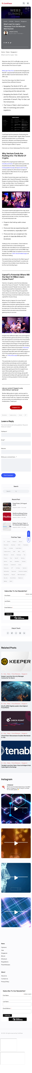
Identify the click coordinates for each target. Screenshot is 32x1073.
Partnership (6, 571)
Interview (6, 564)
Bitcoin (20, 541)
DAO (14, 551)
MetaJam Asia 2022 (8, 71)
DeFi (23, 551)
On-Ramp (18, 568)
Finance (5, 558)
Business (13, 545)
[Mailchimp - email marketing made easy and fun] (19, 619)
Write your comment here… (9, 457)
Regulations (6, 574)
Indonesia (26, 347)
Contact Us (4, 979)
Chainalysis (25, 545)
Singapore (14, 52)
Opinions (25, 568)
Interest (23, 561)
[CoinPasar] (7, 3)
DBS (19, 551)
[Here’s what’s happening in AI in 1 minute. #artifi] (16, 809)
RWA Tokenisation (21, 574)
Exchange (19, 554)
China (5, 548)
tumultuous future (7, 164)
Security (5, 578)
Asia (2, 950)
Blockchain (12, 36)
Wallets (5, 581)
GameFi (16, 558)
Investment (13, 564)
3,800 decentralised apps (19, 253)
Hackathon (17, 561)
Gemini (5, 561)
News (7, 52)
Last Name (6, 1001)
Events (11, 39)
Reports (13, 574)
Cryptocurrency (21, 36)
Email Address (7, 1008)
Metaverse (6, 568)
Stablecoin (20, 578)
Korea (19, 564)
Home (3, 52)
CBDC (19, 545)
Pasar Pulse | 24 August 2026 (20, 504)
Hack (11, 561)
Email (3, 440)
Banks (8, 541)
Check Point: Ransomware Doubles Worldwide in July (16, 736)
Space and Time (21, 168)
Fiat (24, 554)
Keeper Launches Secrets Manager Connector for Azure (12, 677)
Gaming (22, 558)
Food (11, 558)
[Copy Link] (10, 43)
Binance (14, 541)
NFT (15, 39)
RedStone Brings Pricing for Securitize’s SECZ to (20, 514)
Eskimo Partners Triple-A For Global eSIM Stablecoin (21, 524)
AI (4, 541)
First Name (6, 995)
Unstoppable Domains (8, 168)
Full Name (4, 431)
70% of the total (12, 355)
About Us (4, 976)
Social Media (13, 578)
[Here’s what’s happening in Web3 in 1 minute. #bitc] (16, 843)
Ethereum (6, 554)
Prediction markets (23, 571)
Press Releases (5, 965)
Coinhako (11, 548)
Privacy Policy (5, 981)
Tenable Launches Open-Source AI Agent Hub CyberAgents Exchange (16, 766)
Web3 (11, 581)
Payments (13, 571)
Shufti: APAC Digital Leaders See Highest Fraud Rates (14, 707)
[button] (16, 407)
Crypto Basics (18, 548)
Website (3, 448)
